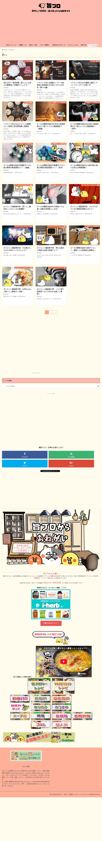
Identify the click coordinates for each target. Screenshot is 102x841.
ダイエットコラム (73, 45)
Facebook (25, 457)
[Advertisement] (51, 28)
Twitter (24, 466)
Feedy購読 (71, 457)
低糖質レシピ (23, 45)
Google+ (71, 466)
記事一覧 (83, 45)
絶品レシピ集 (33, 45)
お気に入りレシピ (11, 45)
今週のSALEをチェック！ (51, 623)
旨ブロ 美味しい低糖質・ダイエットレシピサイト (74, 794)
